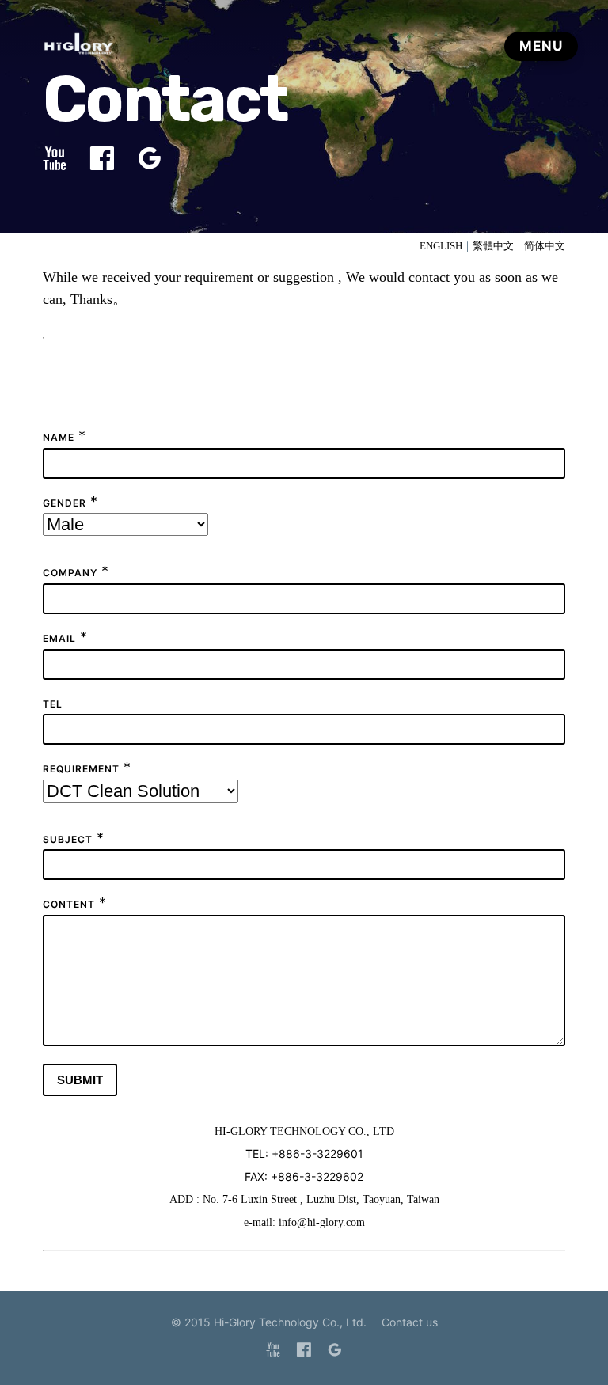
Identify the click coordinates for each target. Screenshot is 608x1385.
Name (58, 437)
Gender (64, 503)
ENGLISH (441, 246)
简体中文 (544, 246)
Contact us (410, 1322)
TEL (53, 704)
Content (69, 904)
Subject (68, 839)
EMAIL (59, 638)
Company (70, 573)
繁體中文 (493, 246)
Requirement (81, 769)
